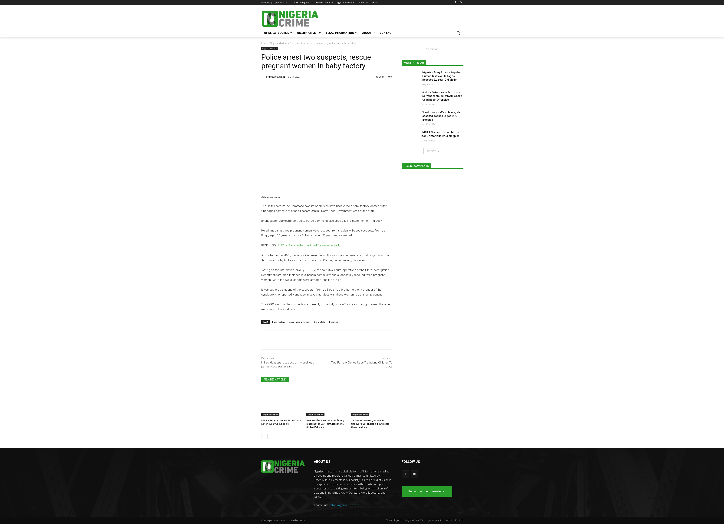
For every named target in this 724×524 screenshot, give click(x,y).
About (449, 520)
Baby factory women (299, 321)
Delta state (319, 321)
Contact (459, 520)
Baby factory (278, 321)
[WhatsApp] (314, 86)
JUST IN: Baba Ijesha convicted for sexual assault (308, 245)
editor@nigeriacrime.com (343, 505)
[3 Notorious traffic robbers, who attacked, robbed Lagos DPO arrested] (411, 117)
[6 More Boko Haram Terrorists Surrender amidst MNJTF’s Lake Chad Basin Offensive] (411, 97)
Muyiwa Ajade (277, 76)
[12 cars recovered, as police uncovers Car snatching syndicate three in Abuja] (372, 401)
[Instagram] (460, 3)
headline (333, 321)
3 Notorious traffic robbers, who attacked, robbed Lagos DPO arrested (442, 116)
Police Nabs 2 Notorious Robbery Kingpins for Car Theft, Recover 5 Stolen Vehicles (325, 424)
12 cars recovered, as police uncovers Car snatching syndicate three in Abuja (370, 424)
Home (264, 43)
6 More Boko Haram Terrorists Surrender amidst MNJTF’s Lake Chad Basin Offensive (442, 96)
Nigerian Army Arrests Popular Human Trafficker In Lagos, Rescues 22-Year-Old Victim (441, 76)
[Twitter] (306, 86)
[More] (323, 86)
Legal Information (434, 520)
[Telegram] (297, 86)
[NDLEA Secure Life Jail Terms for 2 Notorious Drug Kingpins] (282, 401)
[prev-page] (263, 436)
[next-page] (269, 436)
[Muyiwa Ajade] (263, 77)
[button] (458, 32)
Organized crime (278, 43)
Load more (431, 151)
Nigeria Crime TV (414, 520)
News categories (394, 520)
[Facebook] (455, 3)
